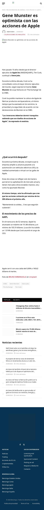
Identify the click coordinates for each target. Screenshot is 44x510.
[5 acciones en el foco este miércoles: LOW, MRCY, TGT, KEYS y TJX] (8, 320)
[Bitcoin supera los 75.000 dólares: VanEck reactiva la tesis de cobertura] (8, 332)
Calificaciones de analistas (14, 34)
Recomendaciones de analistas (16, 10)
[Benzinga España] (21, 3)
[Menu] (3, 3)
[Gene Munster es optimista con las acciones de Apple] (22, 52)
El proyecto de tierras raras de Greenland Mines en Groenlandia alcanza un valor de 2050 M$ (20, 361)
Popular (7, 300)
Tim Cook (18, 287)
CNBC (5, 284)
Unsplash (33, 277)
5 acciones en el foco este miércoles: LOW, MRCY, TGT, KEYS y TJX (29, 319)
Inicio (3, 10)
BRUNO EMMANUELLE (17, 277)
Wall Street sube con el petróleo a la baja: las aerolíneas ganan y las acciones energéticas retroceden (21, 350)
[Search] (41, 3)
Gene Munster (14, 284)
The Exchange (8, 287)
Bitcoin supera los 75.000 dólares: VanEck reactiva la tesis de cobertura (28, 331)
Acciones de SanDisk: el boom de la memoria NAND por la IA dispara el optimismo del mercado (21, 371)
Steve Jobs (25, 284)
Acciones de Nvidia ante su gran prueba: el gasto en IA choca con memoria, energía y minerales (20, 392)
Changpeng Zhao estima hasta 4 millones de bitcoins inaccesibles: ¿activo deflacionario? (28, 308)
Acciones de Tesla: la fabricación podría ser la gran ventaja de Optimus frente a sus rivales (21, 381)
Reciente (16, 300)
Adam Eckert (10, 32)
